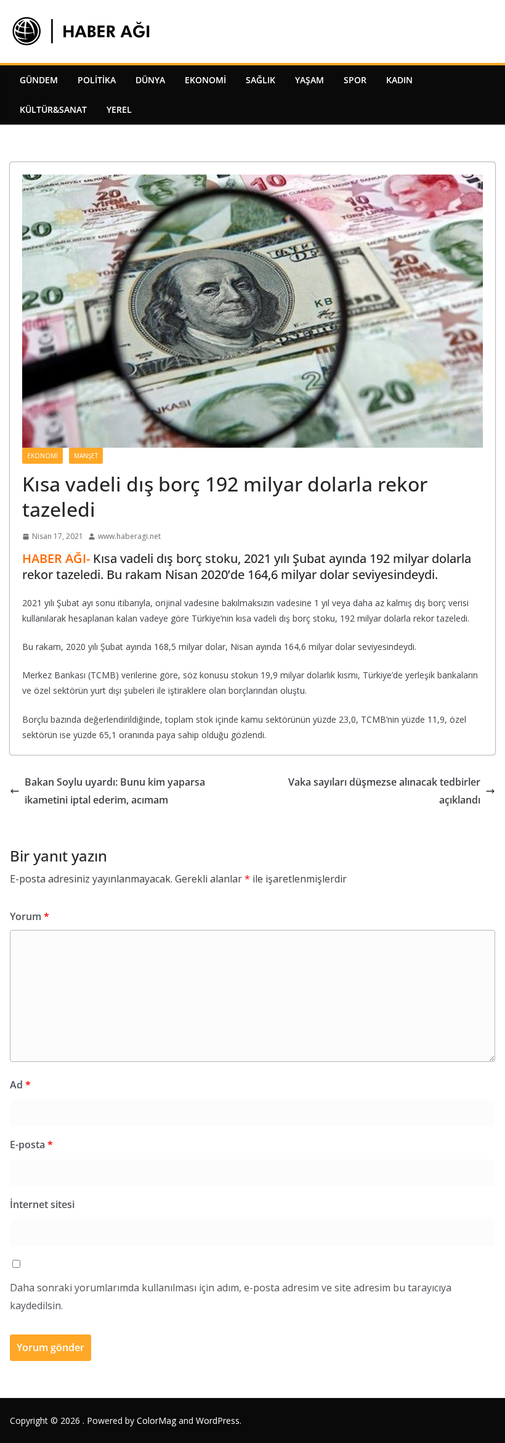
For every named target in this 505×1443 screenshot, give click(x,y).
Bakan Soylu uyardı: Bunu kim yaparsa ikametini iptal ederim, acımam (115, 791)
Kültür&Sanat (53, 109)
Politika (97, 80)
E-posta (31, 1144)
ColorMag (156, 1420)
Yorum (29, 916)
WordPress (218, 1420)
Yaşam (309, 80)
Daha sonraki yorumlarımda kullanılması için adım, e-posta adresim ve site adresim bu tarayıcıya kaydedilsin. (230, 1296)
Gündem (39, 80)
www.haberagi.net (129, 536)
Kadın (399, 80)
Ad (20, 1085)
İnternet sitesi (42, 1204)
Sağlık (260, 80)
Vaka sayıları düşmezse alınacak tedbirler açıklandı (384, 791)
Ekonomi (205, 80)
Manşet (86, 455)
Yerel (119, 109)
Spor (355, 80)
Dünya (150, 80)
